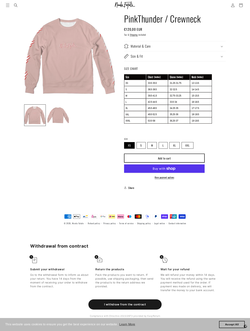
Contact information (177, 223)
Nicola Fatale (78, 223)
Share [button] (131, 188)
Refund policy (94, 223)
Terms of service (126, 223)
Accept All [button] (232, 324)
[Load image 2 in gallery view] (58, 115)
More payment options (164, 177)
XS (129, 145)
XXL (187, 145)
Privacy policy (109, 223)
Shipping (134, 34)
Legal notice (159, 223)
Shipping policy (144, 223)
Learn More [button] (127, 324)
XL (174, 145)
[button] (8, 5)
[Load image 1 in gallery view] (35, 115)
